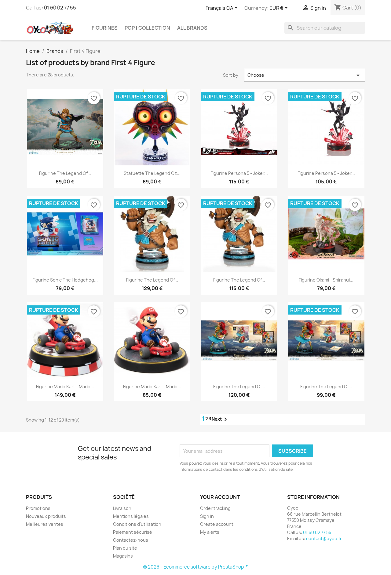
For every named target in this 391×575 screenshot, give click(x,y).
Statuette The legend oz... (152, 173)
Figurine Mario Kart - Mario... (65, 386)
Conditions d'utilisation (137, 524)
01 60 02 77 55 (60, 7)
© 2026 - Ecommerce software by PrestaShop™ (195, 567)
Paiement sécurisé (132, 532)
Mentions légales (131, 516)
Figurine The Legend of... (65, 173)
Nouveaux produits (46, 516)
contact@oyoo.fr (324, 538)
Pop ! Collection (147, 27)
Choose (304, 75)
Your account (220, 497)
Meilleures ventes (44, 524)
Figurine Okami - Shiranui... (326, 280)
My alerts (209, 532)
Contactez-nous (130, 540)
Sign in (207, 516)
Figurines (105, 27)
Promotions (38, 508)
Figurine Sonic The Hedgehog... (65, 280)
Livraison (122, 508)
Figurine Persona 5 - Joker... (239, 173)
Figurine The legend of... (152, 280)
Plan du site (125, 548)
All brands (192, 27)
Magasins (123, 556)
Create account (216, 524)
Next (220, 419)
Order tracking (215, 508)
